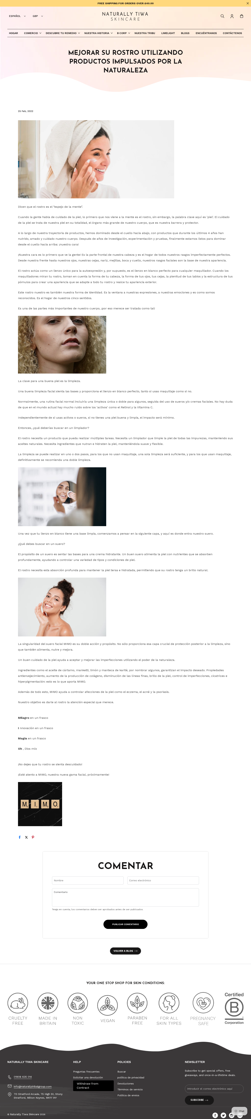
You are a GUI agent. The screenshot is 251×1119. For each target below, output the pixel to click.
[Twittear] (28, 838)
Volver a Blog (123, 951)
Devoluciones (125, 1083)
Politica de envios (128, 1095)
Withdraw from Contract (87, 1085)
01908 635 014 (23, 1076)
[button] (222, 16)
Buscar (121, 1071)
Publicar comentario (125, 924)
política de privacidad (130, 1077)
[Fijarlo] (34, 838)
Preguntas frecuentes (86, 1071)
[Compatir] (21, 838)
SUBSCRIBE (197, 1100)
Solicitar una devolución (88, 1077)
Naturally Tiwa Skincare (24, 1114)
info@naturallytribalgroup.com (33, 1086)
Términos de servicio (130, 1089)
